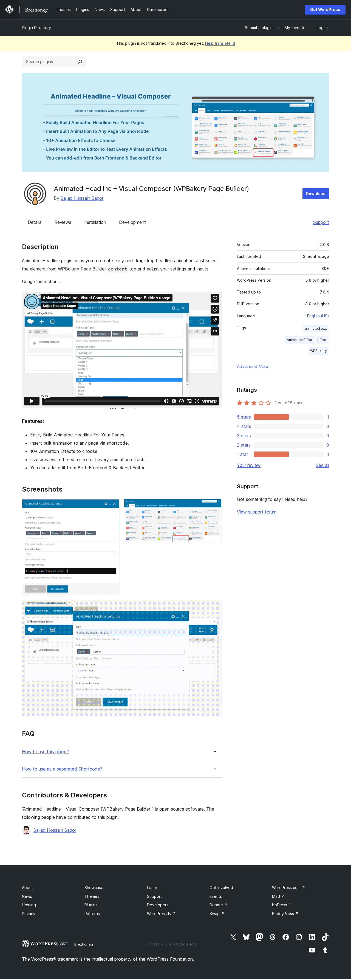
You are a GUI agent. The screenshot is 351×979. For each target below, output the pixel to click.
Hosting (29, 904)
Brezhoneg (83, 944)
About (27, 887)
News (27, 896)
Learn (152, 887)
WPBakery (318, 351)
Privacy (28, 913)
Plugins (90, 904)
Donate (219, 904)
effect (322, 340)
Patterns (92, 913)
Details (34, 222)
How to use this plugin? (45, 751)
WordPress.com (288, 887)
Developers (157, 904)
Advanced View (253, 366)
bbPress (282, 904)
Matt (278, 896)
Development (132, 222)
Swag (217, 913)
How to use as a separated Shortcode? (62, 769)
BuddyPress (285, 913)
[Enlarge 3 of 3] (214, 607)
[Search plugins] (80, 61)
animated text (316, 328)
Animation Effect (300, 340)
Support (321, 222)
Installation (95, 222)
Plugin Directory (36, 27)
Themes (91, 896)
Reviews (62, 222)
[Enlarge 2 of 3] (214, 506)
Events (216, 896)
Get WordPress (325, 9)
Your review (249, 465)
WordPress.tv (161, 913)
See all (322, 465)
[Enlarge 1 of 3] (112, 506)
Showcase (93, 887)
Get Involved (221, 887)
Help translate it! (220, 43)
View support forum (256, 512)
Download (315, 193)
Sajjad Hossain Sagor (82, 198)
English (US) (318, 316)
